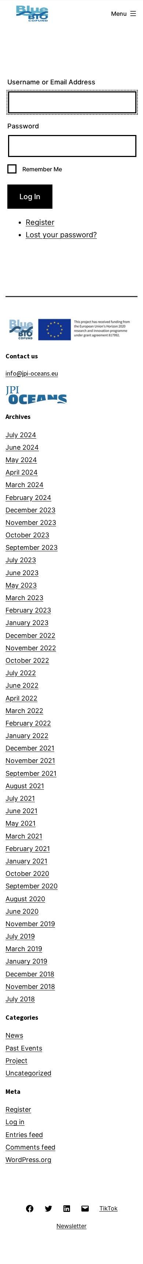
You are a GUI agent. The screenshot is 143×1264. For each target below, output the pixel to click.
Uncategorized (28, 1073)
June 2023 (22, 573)
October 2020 (27, 873)
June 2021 (21, 811)
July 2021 (20, 798)
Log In (29, 196)
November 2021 (30, 760)
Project (16, 1060)
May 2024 (21, 460)
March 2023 (24, 598)
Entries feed (24, 1135)
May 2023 (21, 585)
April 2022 (21, 698)
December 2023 (30, 510)
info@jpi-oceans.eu (32, 373)
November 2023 (31, 522)
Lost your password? (61, 234)
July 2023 (21, 560)
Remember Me (42, 169)
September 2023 (32, 547)
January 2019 (26, 961)
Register (40, 222)
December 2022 (30, 635)
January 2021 (26, 861)
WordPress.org (28, 1159)
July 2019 (20, 936)
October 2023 (27, 535)
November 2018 (30, 986)
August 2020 (25, 899)
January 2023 (27, 622)
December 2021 (30, 748)
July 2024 (21, 435)
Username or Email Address (51, 82)
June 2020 (22, 911)
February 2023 (28, 610)
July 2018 (20, 999)
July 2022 (21, 673)
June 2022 (22, 685)
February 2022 (28, 723)
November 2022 (31, 648)
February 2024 (28, 497)
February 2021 (28, 848)
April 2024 (22, 472)
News (14, 1035)
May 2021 (21, 823)
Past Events (24, 1048)
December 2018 (30, 974)
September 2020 (32, 886)
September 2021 (31, 773)
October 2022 (27, 660)
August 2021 (25, 786)
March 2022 (24, 711)
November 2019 (30, 924)
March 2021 (24, 836)
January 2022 (27, 735)
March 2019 (24, 949)
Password (23, 126)
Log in (15, 1122)
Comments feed (30, 1147)
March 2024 (25, 485)
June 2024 (22, 447)
